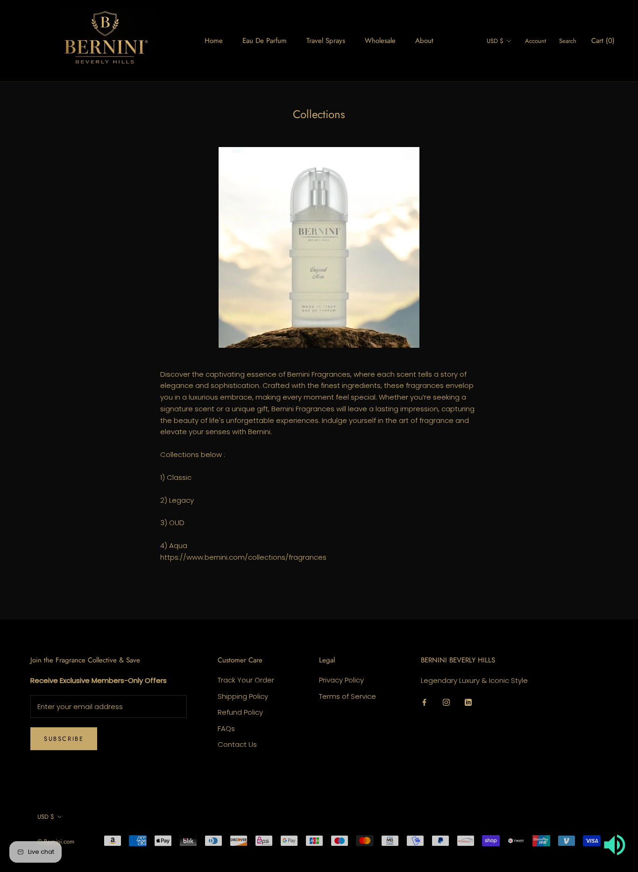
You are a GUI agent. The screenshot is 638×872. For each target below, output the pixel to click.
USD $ (495, 40)
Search (567, 40)
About (424, 40)
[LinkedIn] (468, 702)
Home (214, 40)
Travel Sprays (325, 40)
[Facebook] (424, 702)
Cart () (603, 40)
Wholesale (380, 40)
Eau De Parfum (264, 40)
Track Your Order (246, 680)
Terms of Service (347, 696)
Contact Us (237, 744)
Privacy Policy (341, 680)
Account (535, 40)
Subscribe (64, 738)
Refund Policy (240, 712)
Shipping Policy (243, 696)
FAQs (226, 728)
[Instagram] (446, 702)
